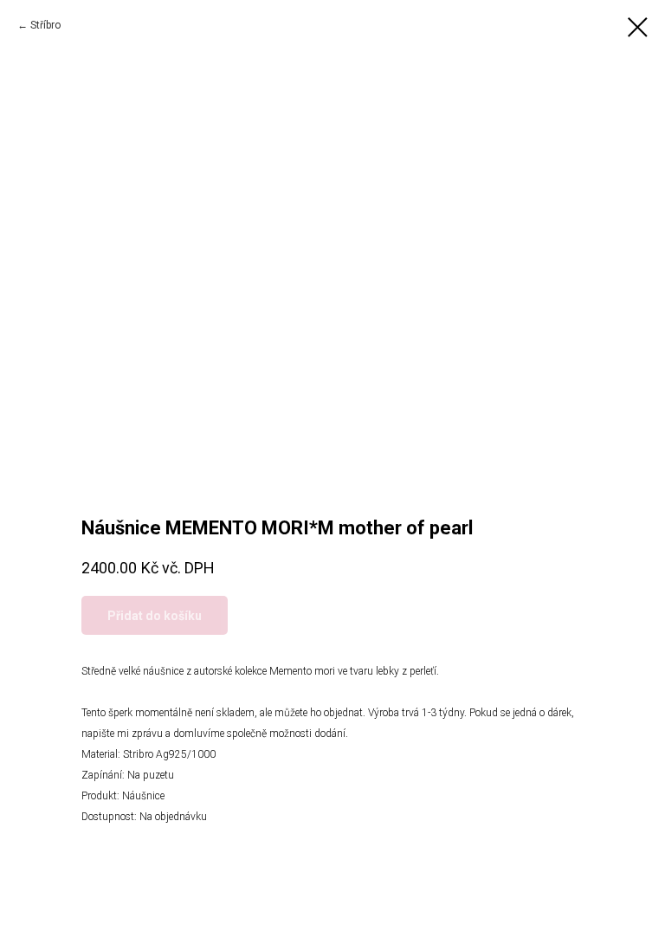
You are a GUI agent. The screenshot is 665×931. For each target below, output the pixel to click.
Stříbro (45, 25)
